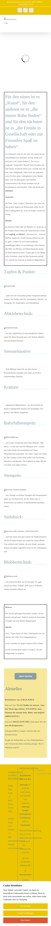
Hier (6, 260)
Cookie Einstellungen (25, 913)
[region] (25, 903)
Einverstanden (25, 906)
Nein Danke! (25, 920)
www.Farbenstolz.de (15, 848)
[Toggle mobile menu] (46, 19)
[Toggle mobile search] (41, 19)
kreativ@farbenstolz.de (25, 4)
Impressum (41, 770)
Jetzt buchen (25, 676)
